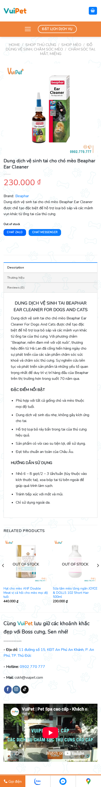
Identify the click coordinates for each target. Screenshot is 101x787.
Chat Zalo (15, 232)
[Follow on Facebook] (8, 690)
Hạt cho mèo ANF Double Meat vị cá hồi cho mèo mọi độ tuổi (26, 592)
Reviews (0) (15, 287)
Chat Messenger (45, 232)
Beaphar (22, 196)
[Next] (97, 574)
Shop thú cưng (40, 44)
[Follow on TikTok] (25, 690)
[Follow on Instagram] (16, 690)
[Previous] (3, 574)
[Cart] (93, 11)
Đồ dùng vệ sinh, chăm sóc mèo (49, 47)
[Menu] (27, 29)
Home (14, 44)
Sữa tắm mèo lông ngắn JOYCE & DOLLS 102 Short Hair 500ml (75, 592)
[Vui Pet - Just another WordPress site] (15, 10)
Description (15, 267)
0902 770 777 (32, 666)
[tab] (50, 267)
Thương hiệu (15, 278)
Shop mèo (71, 44)
